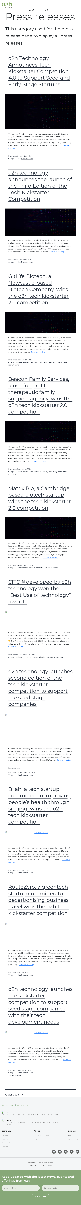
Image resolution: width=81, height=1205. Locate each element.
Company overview (41, 1136)
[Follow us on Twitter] (66, 1152)
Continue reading (56, 252)
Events (70, 1143)
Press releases (27, 159)
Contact (5, 1147)
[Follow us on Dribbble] (72, 1152)
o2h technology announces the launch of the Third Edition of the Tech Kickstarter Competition (40, 186)
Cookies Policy (33, 1166)
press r (18, 1075)
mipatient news (40, 568)
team (36, 1139)
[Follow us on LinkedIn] (54, 1152)
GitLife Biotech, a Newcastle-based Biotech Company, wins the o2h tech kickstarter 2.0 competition (38, 289)
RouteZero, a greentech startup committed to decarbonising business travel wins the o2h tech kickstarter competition (38, 900)
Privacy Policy (48, 1166)
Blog (23, 657)
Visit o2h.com (8, 1106)
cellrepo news (27, 568)
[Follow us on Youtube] (77, 1152)
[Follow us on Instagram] (60, 1152)
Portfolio (5, 1139)
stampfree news (40, 362)
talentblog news (55, 362)
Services (5, 1136)
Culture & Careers (8, 1143)
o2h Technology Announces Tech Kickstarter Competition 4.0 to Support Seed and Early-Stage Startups (39, 71)
